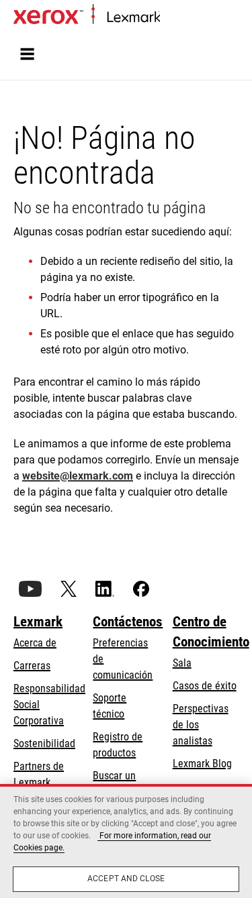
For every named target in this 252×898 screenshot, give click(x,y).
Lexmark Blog (202, 763)
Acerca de (34, 642)
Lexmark (37, 622)
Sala (182, 663)
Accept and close (126, 878)
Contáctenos (128, 622)
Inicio (169, 17)
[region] (126, 841)
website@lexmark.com (77, 475)
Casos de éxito (205, 685)
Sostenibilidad (44, 743)
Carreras (31, 665)
